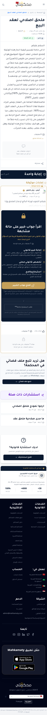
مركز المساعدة (17, 604)
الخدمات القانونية (39, 513)
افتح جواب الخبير (22, 285)
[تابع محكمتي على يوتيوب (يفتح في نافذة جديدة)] (14, 635)
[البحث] (3, 5)
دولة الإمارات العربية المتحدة (36, 586)
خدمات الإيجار (17, 562)
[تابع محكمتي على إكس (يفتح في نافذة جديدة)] (28, 635)
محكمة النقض (17, 545)
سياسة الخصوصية (12, 710)
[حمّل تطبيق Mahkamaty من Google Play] (23, 667)
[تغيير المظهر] (6, 697)
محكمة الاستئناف (16, 532)
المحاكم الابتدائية (16, 527)
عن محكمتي (41, 604)
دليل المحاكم (17, 522)
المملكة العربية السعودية (38, 580)
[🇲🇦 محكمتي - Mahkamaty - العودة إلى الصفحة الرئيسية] (23, 4)
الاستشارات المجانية (38, 527)
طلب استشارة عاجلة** (23, 307)
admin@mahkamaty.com (12, 614)
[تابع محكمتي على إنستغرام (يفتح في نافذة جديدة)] (18, 635)
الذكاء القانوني (40, 614)
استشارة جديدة (39, 518)
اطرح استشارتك (25, 457)
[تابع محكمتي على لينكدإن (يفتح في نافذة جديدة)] (23, 635)
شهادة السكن (17, 558)
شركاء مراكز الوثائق (38, 609)
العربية (28, 702)
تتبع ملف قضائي (25, 382)
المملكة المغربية (37, 575)
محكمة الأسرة (17, 536)
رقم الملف (18, 541)
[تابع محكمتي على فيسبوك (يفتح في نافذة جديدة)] (33, 635)
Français (19, 702)
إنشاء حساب (18, 575)
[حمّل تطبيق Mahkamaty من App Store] (23, 659)
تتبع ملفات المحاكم (15, 518)
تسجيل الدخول (17, 579)
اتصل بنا (19, 609)
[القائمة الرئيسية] (44, 4)
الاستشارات (41, 522)
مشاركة (37, 163)
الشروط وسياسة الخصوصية (35, 618)
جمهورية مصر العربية (35, 592)
